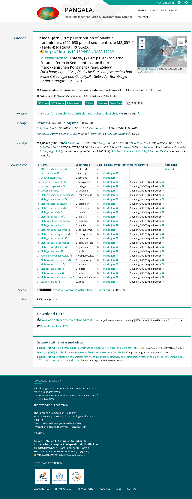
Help (163, 10)
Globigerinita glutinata (52, 247)
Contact (142, 17)
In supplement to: (54, 58)
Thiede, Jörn (48, 37)
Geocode (170, 169)
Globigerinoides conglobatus (56, 195)
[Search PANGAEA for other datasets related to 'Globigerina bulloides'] (65, 208)
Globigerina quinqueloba (53, 234)
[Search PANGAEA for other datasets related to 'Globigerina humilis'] (63, 225)
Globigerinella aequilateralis (55, 242)
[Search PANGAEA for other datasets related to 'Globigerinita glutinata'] (66, 247)
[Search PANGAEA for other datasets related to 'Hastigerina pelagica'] (64, 186)
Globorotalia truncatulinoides (56, 277)
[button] (162, 52)
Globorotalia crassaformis (54, 260)
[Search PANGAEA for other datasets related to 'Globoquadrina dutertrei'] (69, 221)
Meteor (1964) (133, 151)
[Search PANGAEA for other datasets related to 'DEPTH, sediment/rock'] (66, 169)
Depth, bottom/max (51, 177)
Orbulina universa (49, 190)
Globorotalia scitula (51, 273)
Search (141, 10)
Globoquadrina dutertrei (53, 221)
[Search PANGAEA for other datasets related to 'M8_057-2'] (65, 143)
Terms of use (63, 488)
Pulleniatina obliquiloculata (54, 255)
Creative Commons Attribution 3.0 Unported (81, 290)
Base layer (153, 68)
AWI (147, 71)
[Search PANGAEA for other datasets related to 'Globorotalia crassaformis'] (70, 260)
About (173, 10)
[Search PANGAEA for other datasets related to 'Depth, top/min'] (58, 173)
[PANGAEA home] (48, 9)
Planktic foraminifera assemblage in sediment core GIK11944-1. (81, 352)
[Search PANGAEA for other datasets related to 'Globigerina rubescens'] (66, 238)
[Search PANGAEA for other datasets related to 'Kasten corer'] (48, 155)
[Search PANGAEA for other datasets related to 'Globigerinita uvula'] (62, 251)
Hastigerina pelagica (51, 186)
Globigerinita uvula (50, 251)
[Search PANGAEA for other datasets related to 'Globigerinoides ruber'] (66, 199)
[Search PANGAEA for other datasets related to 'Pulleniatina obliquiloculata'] (71, 255)
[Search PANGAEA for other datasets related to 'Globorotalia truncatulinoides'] (74, 277)
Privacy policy (86, 488)
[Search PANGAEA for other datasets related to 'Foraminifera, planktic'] (65, 182)
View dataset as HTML (55, 326)
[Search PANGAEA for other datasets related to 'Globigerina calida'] (62, 212)
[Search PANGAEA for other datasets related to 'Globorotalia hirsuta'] (64, 264)
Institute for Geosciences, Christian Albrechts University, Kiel (80, 113)
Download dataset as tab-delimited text (66, 320)
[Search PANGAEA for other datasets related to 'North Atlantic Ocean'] (184, 147)
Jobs (119, 488)
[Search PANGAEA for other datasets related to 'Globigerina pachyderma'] (69, 230)
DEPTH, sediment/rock (52, 169)
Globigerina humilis (50, 225)
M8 (58, 151)
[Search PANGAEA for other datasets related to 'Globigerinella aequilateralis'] (72, 243)
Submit (153, 10)
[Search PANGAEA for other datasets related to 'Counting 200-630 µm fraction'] (163, 182)
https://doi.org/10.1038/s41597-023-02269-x (61, 454)
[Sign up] (179, 2)
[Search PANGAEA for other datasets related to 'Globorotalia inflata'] (63, 269)
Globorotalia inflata (50, 268)
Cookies (105, 488)
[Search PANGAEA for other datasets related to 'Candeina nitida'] (59, 282)
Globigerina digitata (51, 216)
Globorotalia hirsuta (51, 264)
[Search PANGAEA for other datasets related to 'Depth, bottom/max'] (63, 178)
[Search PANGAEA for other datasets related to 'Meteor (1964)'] (145, 151)
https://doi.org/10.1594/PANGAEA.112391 (80, 51)
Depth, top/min (48, 173)
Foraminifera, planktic (52, 182)
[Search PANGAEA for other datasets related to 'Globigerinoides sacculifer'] (70, 204)
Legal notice (41, 488)
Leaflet (143, 68)
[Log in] (185, 2)
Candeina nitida (48, 281)
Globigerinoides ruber (52, 199)
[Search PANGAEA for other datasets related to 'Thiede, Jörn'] (117, 173)
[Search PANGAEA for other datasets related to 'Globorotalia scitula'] (63, 273)
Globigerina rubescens (52, 238)
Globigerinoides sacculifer (54, 203)
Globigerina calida (50, 212)
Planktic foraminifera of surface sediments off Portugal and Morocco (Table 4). (89, 347)
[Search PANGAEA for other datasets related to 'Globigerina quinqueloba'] (69, 234)
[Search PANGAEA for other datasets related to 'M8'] (112, 151)
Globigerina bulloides (52, 208)
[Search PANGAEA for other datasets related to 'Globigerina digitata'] (63, 216)
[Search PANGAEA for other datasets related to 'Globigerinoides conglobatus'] (73, 195)
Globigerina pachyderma (53, 229)
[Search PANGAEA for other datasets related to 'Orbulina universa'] (61, 190)
